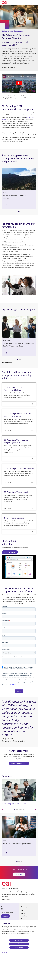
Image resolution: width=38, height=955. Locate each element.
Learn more (31, 98)
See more (5, 362)
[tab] (18, 212)
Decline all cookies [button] (19, 947)
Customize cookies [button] (19, 943)
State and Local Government (12, 31)
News (22, 919)
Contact (19, 874)
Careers (23, 913)
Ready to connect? (8, 67)
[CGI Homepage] (4, 2)
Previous (3, 809)
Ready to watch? (10, 552)
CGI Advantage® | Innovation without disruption (21, 76)
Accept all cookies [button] (19, 940)
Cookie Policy (5, 953)
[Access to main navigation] (35, 3)
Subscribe (5, 916)
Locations (24, 916)
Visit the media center (19, 763)
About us (23, 910)
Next (35, 809)
